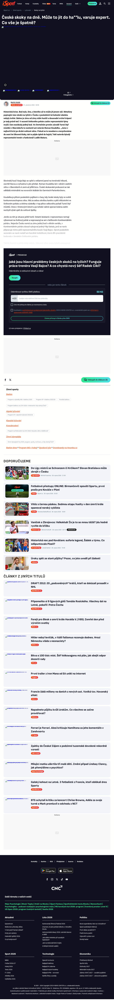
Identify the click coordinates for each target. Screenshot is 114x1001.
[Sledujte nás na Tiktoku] (62, 879)
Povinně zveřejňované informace (92, 993)
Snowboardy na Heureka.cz (65, 448)
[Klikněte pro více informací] (5, 85)
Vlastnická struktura (31, 993)
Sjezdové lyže (45, 448)
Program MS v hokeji (28, 448)
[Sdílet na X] (10, 380)
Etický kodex (77, 993)
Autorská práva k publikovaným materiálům (23, 991)
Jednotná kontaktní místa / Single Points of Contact (55, 993)
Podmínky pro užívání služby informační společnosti (54, 991)
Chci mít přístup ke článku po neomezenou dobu (30, 305)
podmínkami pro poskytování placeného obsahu (39, 310)
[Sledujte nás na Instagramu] (52, 879)
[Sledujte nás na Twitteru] (57, 879)
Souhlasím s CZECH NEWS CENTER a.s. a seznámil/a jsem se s (56, 311)
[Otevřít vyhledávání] (104, 3)
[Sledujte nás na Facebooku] (47, 879)
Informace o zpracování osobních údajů (84, 991)
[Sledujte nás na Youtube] (67, 879)
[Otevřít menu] (109, 3)
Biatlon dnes (11, 448)
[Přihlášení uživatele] (100, 3)
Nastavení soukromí (18, 993)
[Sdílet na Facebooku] (5, 380)
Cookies (100, 991)
